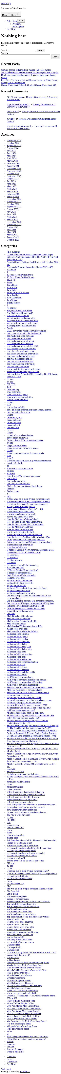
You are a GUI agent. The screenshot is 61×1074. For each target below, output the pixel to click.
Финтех (10, 1046)
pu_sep (10, 866)
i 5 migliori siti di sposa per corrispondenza (26, 539)
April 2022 (12, 217)
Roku (9, 881)
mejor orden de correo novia (19, 695)
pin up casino (13, 825)
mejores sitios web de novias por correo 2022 (27, 705)
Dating (10, 450)
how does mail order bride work (21, 514)
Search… (5, 50)
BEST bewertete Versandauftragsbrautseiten (26, 331)
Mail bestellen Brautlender (18, 618)
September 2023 (14, 176)
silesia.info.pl (13, 111)
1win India (11, 290)
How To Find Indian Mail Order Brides (24, 522)
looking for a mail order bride (20, 611)
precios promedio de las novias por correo (25, 860)
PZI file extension (15, 97)
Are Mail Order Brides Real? (20, 313)
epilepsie (11, 473)
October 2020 (13, 240)
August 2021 (12, 227)
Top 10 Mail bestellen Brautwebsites (23, 906)
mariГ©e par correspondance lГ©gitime (24, 682)
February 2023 (13, 194)
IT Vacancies (12, 555)
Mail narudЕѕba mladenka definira (22, 631)
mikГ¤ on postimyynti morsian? (21, 710)
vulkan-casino (13, 957)
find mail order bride (16, 481)
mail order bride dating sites (19, 649)
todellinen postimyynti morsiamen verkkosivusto (28, 901)
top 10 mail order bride (17, 909)
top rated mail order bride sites (20, 927)
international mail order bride (20, 545)
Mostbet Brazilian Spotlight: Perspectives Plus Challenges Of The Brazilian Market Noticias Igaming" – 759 (32, 726)
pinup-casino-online (16, 835)
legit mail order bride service (19, 580)
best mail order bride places (19, 338)
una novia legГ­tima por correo (20, 942)
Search (4, 53)
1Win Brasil (12, 285)
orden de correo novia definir (20, 802)
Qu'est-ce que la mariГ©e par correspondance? (28, 871)
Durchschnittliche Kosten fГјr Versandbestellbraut (29, 460)
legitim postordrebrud (16, 585)
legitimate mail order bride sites (21, 593)
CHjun (10, 432)
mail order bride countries (18, 641)
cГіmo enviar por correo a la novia (22, 448)
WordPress (25, 1071)
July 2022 (11, 212)
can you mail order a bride (18, 412)
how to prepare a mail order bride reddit (24, 534)
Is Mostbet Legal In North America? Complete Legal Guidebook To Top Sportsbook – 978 (30, 551)
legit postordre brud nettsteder (20, 583)
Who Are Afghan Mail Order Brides (23, 1006)
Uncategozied (13, 950)
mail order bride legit (16, 657)
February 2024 (13, 163)
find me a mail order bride (18, 483)
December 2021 (14, 222)
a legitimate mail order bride (19, 310)
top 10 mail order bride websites (21, 914)
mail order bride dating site (19, 646)
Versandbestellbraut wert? (18, 955)
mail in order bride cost (17, 629)
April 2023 (12, 189)
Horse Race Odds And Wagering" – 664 (25, 509)
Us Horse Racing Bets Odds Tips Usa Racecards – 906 (31, 952)
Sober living (12, 894)
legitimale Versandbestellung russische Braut (27, 588)
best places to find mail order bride (22, 353)
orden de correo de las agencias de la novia (26, 794)
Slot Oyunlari (13, 891)
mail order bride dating (17, 644)
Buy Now (11, 29)
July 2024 (11, 150)
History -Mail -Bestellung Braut (21, 506)
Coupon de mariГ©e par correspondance (25, 440)
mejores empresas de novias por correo (24, 697)
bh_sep (10, 381)
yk (8, 1034)
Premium (16, 24)
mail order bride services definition (22, 662)
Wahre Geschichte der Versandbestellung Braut (28, 962)
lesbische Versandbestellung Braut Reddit (25, 606)
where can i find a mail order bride (22, 990)
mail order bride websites (18, 669)
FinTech (10, 488)
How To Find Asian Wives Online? (22, 519)
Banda (10, 328)
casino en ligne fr (14, 417)
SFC (9, 886)
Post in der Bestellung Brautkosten (22, 845)
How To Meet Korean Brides (20, 527)
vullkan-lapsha (13, 960)
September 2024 (14, 145)
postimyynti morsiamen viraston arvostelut (26, 853)
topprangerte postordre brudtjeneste (22, 932)
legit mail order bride (16, 578)
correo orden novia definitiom (20, 435)
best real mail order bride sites (20, 361)
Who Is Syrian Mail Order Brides (22, 1018)
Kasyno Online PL (15, 567)
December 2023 (14, 168)
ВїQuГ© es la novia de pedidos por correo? (26, 1039)
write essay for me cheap (18, 1029)
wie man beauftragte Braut (18, 1023)
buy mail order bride (16, 407)
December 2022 (14, 199)
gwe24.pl (11, 119)
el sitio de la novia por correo (20, 468)
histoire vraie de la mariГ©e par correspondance (28, 499)
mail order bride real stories (19, 659)
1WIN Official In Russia (18, 292)
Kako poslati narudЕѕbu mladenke (22, 565)
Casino (10, 415)
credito (10, 443)
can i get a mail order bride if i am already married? (29, 410)
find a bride (12, 478)
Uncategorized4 (14, 947)
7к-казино (11, 308)
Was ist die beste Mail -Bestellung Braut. (25, 965)
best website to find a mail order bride (23, 369)
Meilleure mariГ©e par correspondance (24, 690)
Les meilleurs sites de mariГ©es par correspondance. (30, 601)
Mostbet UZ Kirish (15, 771)
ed (8, 466)
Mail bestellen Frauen (16, 623)
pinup (9, 832)
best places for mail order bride (20, 351)
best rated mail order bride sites (20, 356)
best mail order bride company (20, 336)
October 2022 (13, 204)
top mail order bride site (17, 924)
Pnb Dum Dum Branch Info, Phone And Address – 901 (32, 840)
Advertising (12, 21)
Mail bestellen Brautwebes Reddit (22, 621)
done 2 (10, 458)
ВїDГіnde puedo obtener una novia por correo (27, 1036)
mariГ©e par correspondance (20, 677)
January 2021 (13, 237)
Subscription (18, 26)
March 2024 (12, 161)
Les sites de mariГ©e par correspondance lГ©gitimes (30, 603)
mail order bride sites (16, 664)
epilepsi (10, 471)
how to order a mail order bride (21, 532)
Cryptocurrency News (17, 445)
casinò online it (13, 425)
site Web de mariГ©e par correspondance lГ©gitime (30, 889)
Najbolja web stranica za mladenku (22, 774)
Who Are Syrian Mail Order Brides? (23, 1011)
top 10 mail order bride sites (19, 911)
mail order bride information (19, 654)
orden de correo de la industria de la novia (25, 792)
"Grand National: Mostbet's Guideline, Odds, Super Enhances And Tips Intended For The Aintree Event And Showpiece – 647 (32, 257)
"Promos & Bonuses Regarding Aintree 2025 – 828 (30, 267)
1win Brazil (12, 287)
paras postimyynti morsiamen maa (22, 810)
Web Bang (6, 3)
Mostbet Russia (14, 751)
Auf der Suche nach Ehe (18, 315)
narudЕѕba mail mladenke (18, 782)
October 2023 (13, 173)
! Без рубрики (13, 252)
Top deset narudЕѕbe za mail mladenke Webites (28, 917)
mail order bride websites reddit (21, 672)
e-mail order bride (15, 463)
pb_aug (10, 817)
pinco (9, 830)
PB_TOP (11, 820)
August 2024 (12, 148)
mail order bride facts (16, 651)
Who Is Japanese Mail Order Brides (23, 1016)
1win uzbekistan (14, 297)
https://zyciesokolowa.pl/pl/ (19, 126)
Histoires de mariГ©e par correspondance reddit (28, 501)
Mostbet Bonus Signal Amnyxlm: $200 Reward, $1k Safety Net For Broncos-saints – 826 (30, 716)
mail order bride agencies (18, 634)
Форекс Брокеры (15, 1049)
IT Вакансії (12, 557)
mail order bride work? (17, 674)
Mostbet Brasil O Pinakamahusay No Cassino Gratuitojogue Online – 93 (27, 721)
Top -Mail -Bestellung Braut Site (21, 904)
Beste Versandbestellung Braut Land (23, 371)
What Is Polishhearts (16, 978)
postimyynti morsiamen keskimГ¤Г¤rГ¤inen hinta (29, 848)
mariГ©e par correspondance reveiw (23, 685)
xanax (9, 1031)
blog (9, 387)
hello (9, 496)
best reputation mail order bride (21, 364)
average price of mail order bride (21, 325)
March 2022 (12, 219)
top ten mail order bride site (19, 929)
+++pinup (11, 269)
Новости (11, 1044)
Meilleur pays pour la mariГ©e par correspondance (29, 687)
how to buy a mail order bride (20, 516)
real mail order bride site (17, 876)
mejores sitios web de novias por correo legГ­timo (29, 708)
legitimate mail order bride (18, 590)
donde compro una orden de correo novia (25, 453)
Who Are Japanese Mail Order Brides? (24, 1008)
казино (10, 1041)
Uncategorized (13, 945)
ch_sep (10, 430)
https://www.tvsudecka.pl (18, 104)
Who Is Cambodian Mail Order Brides (24, 1013)
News (9, 784)
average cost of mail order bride (21, 318)
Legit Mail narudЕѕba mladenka (21, 575)
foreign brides (13, 491)
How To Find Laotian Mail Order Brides (25, 524)
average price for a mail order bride (22, 320)
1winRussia (12, 300)
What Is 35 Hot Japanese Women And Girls (26, 970)
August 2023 (12, 178)
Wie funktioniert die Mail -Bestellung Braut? (27, 1021)
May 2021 (11, 232)
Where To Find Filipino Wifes (20, 1003)
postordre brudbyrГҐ (16, 858)
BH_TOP (11, 384)
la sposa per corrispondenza (19, 573)
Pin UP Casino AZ (15, 827)
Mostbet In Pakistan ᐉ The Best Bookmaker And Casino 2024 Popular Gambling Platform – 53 (32, 739)
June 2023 (11, 184)
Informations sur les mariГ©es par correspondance (29, 542)
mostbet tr (11, 769)
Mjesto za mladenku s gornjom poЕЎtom (25, 713)
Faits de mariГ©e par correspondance (23, 476)
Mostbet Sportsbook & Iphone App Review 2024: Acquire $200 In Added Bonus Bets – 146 (33, 760)
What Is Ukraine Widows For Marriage (24, 985)
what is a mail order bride (18, 973)
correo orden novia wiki (17, 438)
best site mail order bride (18, 366)
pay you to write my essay (18, 815)
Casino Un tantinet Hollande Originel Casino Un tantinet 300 (28, 85)
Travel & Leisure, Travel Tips (20, 934)
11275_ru (11, 280)
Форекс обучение (15, 1052)
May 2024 (11, 156)
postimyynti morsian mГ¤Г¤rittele (22, 855)
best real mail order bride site (19, 359)
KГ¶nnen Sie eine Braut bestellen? (22, 570)
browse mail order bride (17, 399)
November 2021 (14, 224)
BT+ (9, 404)
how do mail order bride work (20, 511)
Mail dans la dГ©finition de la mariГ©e (24, 626)
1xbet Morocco (13, 303)
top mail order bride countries (20, 922)
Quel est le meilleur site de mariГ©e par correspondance (32, 873)
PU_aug (10, 863)
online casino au (14, 789)
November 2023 (14, 171)
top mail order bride (15, 919)
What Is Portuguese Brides (19, 980)
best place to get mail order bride (21, 348)
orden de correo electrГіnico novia (22, 799)
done (9, 455)
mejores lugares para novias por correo (24, 702)
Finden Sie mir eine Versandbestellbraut (24, 486)
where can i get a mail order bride (22, 993)
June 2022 (11, 214)
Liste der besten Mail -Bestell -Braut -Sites (26, 608)
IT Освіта (11, 562)
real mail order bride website (19, 878)
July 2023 (11, 181)
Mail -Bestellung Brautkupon (20, 616)
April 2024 (12, 158)
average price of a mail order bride (22, 323)
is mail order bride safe (17, 547)
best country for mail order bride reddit (24, 333)
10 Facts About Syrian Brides (20, 275)
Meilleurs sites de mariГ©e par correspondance (28, 692)
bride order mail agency (17, 394)
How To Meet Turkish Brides (20, 529)
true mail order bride (16, 937)
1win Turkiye (13, 295)
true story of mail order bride (19, 939)
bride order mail (14, 392)
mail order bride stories (17, 667)
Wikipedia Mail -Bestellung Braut (22, 1026)
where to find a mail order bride (21, 1001)
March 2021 (12, 234)
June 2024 (11, 153)
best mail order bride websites (20, 343)
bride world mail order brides (20, 397)
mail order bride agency (17, 636)
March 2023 (12, 191)
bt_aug (10, 402)
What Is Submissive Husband (20, 983)
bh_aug (10, 379)
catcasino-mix (13, 427)
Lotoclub (11, 613)
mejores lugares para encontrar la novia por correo (29, 700)
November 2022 (14, 201)
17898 (9, 282)
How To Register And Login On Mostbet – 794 (28, 537)
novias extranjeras (15, 787)
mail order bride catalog (17, 639)
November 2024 (14, 140)
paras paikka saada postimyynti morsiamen (26, 807)
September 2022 (14, 206)
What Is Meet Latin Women (19, 975)
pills (8, 822)
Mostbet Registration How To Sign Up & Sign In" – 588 (32, 748)
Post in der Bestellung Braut (19, 843)
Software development (17, 896)
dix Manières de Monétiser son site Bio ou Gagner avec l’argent (29, 72)
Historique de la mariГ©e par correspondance (27, 504)
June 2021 (11, 229)
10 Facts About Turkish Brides (20, 277)
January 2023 (13, 196)
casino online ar (14, 422)
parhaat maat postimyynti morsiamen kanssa (26, 812)
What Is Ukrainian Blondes (19, 988)
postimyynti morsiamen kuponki (21, 850)
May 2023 (11, 186)
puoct (9, 868)
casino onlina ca (14, 420)
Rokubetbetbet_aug (15, 883)
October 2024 (13, 143)
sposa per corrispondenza (18, 899)
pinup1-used (12, 838)
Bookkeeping (13, 389)
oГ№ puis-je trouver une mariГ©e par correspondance (31, 804)
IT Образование (14, 560)
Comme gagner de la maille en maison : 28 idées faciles (26, 70)
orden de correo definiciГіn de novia (23, 797)
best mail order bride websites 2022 (22, 346)
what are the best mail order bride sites (24, 967)
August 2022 (12, 209)
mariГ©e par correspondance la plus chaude (26, 680)
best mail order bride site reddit (20, 341)
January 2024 (13, 166)
